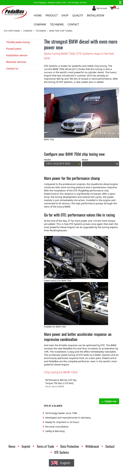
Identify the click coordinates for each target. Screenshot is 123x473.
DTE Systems (61, 452)
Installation (95, 15)
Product (51, 15)
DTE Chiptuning (12, 31)
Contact (73, 24)
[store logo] (14, 12)
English (65, 463)
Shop (65, 15)
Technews (57, 24)
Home (38, 15)
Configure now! (111, 401)
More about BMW (54, 386)
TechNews (41, 31)
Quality (77, 15)
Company (40, 24)
